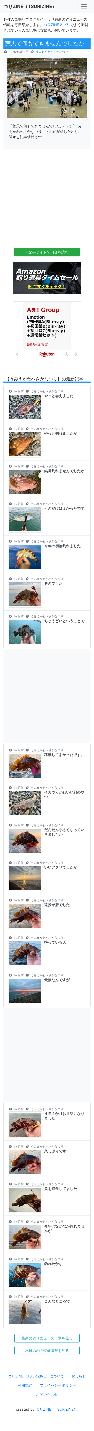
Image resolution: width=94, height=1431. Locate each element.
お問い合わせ (47, 1394)
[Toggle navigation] (84, 6)
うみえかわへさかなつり (52, 52)
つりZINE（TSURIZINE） (56, 1409)
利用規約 (25, 1385)
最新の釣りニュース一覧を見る (47, 1338)
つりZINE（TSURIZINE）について (36, 1376)
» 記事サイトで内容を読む (47, 252)
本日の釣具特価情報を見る (47, 1350)
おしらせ (78, 1376)
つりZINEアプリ (57, 24)
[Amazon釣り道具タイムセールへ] (47, 277)
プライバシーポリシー (58, 1385)
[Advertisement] (47, 200)
